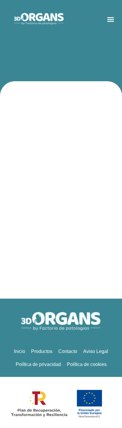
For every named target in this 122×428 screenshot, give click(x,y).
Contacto (67, 351)
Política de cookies (87, 364)
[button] (110, 19)
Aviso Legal (95, 351)
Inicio (19, 351)
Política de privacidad (38, 364)
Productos (41, 351)
